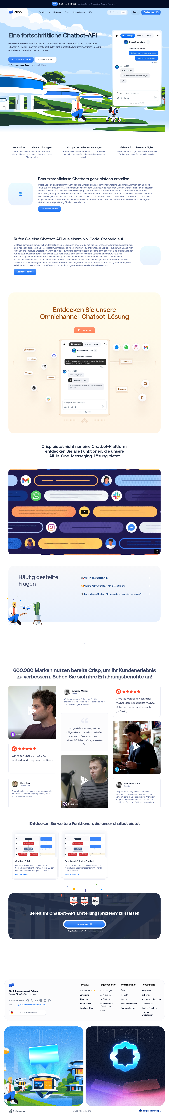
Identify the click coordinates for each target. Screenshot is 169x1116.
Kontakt (124, 995)
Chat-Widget (106, 990)
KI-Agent (57, 12)
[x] (32, 1000)
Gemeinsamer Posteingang (106, 1004)
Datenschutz (147, 1003)
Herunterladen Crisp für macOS (33, 1005)
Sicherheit (146, 995)
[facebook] (27, 1000)
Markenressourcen (129, 1003)
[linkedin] (45, 1000)
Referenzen (86, 990)
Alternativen (85, 999)
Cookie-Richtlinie (149, 1008)
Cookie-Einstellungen (147, 1013)
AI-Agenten (105, 995)
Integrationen (79, 12)
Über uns (125, 990)
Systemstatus (19, 1111)
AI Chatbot (105, 999)
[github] (49, 1000)
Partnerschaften (128, 1008)
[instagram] (40, 1000)
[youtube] (36, 1000)
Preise (67, 12)
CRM (102, 1010)
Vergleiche (84, 995)
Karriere (124, 999)
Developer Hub (86, 1008)
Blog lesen (146, 990)
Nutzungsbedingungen (151, 999)
